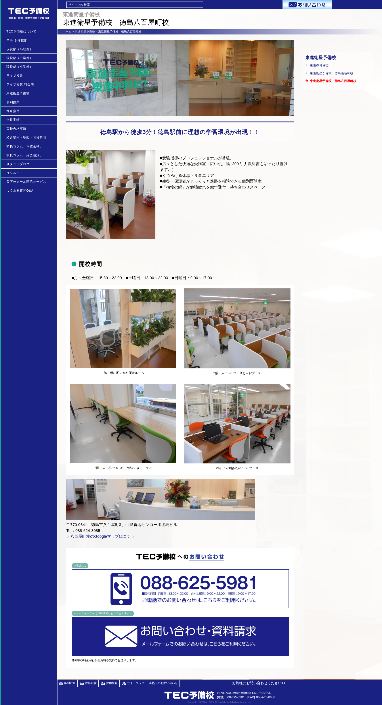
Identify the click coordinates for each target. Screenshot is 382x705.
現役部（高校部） (19, 49)
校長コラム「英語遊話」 (24, 155)
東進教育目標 (319, 65)
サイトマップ (135, 683)
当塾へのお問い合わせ (163, 683)
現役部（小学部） (19, 67)
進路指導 (13, 111)
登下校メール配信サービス (26, 181)
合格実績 (13, 120)
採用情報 (112, 683)
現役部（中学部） (19, 58)
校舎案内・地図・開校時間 (26, 137)
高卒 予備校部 (16, 40)
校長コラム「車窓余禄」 (24, 146)
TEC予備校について (21, 31)
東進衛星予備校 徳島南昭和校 (331, 73)
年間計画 (70, 683)
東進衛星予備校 (18, 93)
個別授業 (13, 102)
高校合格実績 (16, 128)
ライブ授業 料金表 (20, 84)
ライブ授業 (14, 75)
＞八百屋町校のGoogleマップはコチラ (100, 536)
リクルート (14, 173)
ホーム (67, 31)
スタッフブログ (18, 164)
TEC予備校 (29, 13)
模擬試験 (91, 683)
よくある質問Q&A (19, 190)
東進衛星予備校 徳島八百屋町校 (333, 81)
